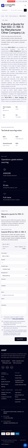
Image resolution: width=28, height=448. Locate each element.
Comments (3, 305)
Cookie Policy (18, 377)
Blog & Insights (4, 384)
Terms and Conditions (18, 318)
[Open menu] (25, 5)
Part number (4, 253)
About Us (3, 379)
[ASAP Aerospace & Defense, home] (8, 5)
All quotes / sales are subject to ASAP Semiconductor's (13, 317)
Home (2, 16)
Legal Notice (18, 392)
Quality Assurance (5, 381)
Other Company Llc (13, 16)
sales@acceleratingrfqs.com (10, 423)
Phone (3, 298)
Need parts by (4, 272)
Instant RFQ (17, 401)
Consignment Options (20, 399)
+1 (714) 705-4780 (22, 1)
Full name (3, 279)
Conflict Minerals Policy (20, 384)
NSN (7, 16)
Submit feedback (5, 444)
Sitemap (3, 386)
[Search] (25, 10)
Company (3, 285)
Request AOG (11, 1)
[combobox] (17, 10)
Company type (4, 266)
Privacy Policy (18, 375)
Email (2, 292)
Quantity (3, 259)
